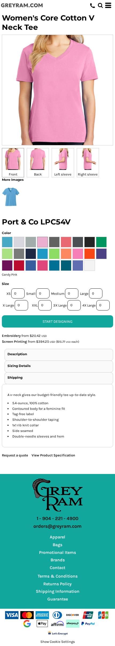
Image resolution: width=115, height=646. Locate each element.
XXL (35, 305)
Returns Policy (57, 583)
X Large (8, 305)
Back (38, 174)
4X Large (89, 305)
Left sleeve (62, 174)
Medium (57, 294)
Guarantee (57, 599)
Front (13, 174)
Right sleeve (88, 174)
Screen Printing (14, 342)
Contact (57, 567)
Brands (58, 559)
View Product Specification (53, 455)
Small (31, 294)
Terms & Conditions (58, 576)
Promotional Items (57, 552)
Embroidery (11, 336)
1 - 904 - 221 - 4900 (57, 518)
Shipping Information (57, 591)
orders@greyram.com (57, 526)
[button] (100, 5)
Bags (57, 544)
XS (8, 294)
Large (84, 294)
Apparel (57, 536)
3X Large (60, 305)
